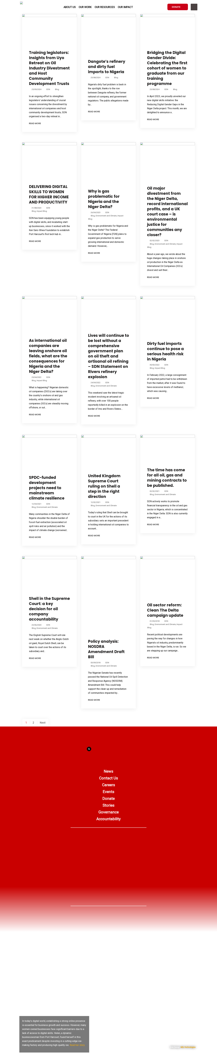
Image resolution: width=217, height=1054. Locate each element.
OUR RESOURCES (105, 7)
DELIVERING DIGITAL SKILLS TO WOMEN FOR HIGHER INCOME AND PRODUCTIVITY (49, 194)
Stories (108, 805)
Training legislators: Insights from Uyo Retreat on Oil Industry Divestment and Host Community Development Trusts (49, 68)
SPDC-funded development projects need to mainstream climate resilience (46, 488)
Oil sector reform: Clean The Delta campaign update (165, 610)
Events (108, 791)
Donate (108, 798)
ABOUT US (70, 7)
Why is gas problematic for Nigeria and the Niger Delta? (104, 199)
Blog (57, 89)
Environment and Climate (106, 216)
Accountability (108, 819)
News (108, 771)
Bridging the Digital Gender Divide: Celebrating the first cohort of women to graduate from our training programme (167, 68)
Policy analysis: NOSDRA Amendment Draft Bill (106, 649)
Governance (108, 812)
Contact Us (108, 778)
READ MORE (35, 123)
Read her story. (77, 1045)
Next (42, 722)
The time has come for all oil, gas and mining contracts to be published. (167, 477)
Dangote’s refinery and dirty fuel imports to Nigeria (106, 66)
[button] (194, 7)
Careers (108, 785)
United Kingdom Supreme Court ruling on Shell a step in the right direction (104, 486)
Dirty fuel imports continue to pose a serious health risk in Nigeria (165, 351)
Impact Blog (42, 211)
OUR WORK (85, 7)
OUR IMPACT (125, 7)
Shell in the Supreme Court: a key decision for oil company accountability (49, 609)
